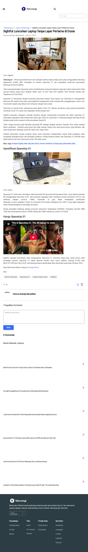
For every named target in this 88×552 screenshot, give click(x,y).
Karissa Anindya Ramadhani (13, 35)
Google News (34, 267)
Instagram (59, 530)
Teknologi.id (8, 28)
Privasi (11, 530)
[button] (4, 9)
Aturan (11, 534)
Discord (58, 543)
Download (42, 530)
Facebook (59, 525)
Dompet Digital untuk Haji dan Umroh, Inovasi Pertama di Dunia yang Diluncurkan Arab (43, 144)
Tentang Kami (14, 525)
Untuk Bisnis (43, 525)
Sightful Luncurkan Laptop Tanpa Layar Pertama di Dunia (53, 28)
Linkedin (59, 538)
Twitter (58, 534)
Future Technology (22, 28)
